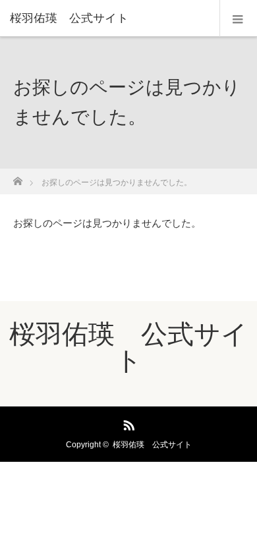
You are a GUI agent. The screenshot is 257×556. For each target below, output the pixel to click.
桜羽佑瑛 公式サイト (69, 18)
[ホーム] (17, 177)
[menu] (238, 18)
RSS (127, 423)
